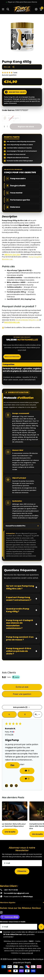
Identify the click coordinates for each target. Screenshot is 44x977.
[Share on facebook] (6, 785)
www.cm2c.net (27, 953)
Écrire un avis (22, 687)
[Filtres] (25, 714)
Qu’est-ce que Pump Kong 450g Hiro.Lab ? (20, 587)
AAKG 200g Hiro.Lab (12, 322)
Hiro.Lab (7, 67)
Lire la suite (10, 832)
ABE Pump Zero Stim (12, 254)
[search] (8, 9)
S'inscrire (22, 871)
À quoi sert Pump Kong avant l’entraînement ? (18, 598)
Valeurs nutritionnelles (12, 356)
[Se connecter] (36, 9)
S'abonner (41, 927)
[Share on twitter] (11, 785)
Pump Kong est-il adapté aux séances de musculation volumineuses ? (19, 624)
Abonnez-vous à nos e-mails (12, 922)
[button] (7, 72)
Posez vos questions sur (18, 896)
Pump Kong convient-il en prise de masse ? (19, 638)
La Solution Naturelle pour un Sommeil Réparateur (14, 819)
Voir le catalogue (3, 9)
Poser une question (22, 694)
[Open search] (9, 714)
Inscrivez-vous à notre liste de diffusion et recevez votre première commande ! (23, 934)
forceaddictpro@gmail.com (16, 893)
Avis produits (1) (20, 707)
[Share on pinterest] (16, 785)
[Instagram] (1, 912)
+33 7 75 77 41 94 (11, 890)
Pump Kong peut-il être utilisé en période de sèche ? (18, 651)
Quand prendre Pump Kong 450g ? (17, 610)
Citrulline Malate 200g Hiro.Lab (27, 320)
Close (22, 902)
